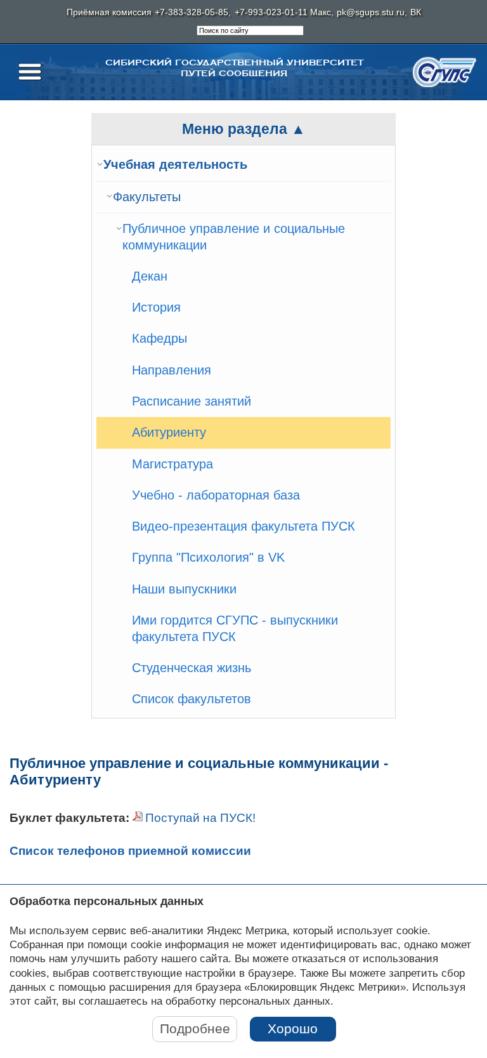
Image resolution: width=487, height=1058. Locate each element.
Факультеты (147, 197)
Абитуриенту (169, 432)
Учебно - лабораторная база (216, 495)
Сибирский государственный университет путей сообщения (234, 68)
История (156, 307)
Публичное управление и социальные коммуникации (233, 237)
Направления (171, 370)
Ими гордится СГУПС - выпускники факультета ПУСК (235, 628)
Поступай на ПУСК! (200, 817)
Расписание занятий (191, 401)
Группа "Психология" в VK (208, 557)
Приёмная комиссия (109, 12)
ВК (415, 12)
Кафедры (159, 338)
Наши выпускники (184, 589)
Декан (149, 276)
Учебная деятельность (175, 164)
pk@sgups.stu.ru (371, 12)
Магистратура (172, 464)
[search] (250, 30)
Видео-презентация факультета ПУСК (243, 526)
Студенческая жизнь (191, 668)
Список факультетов (191, 699)
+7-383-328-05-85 (191, 12)
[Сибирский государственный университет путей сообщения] (444, 72)
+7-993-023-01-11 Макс (283, 12)
